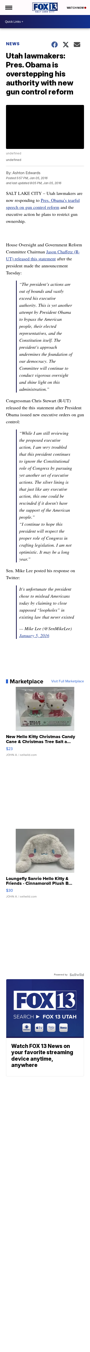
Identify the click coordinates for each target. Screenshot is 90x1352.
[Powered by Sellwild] (77, 974)
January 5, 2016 (34, 635)
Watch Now (75, 7)
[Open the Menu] (8, 7)
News (13, 43)
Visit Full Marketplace (67, 681)
